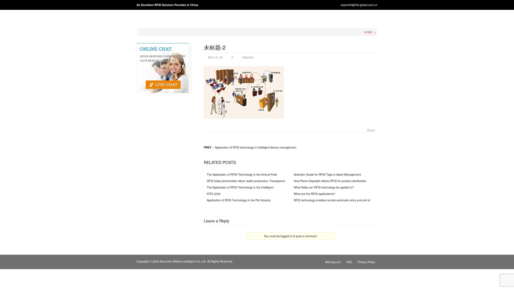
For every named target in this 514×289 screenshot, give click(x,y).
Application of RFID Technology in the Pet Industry (239, 200)
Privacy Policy (366, 262)
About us (267, 17)
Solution (306, 17)
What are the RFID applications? (314, 194)
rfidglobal (248, 57)
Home (250, 17)
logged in (286, 236)
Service (338, 17)
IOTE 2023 (213, 194)
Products (287, 17)
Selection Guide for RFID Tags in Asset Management (327, 174)
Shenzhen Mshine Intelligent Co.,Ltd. (183, 261)
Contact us (358, 17)
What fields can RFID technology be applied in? (324, 187)
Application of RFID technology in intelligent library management (255, 147)
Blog (322, 17)
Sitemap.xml (333, 262)
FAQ (349, 262)
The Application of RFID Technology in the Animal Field (242, 174)
